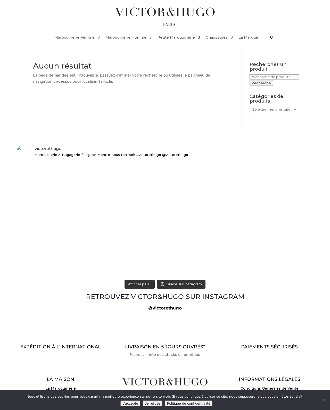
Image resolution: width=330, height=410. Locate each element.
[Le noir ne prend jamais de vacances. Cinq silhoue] (265, 191)
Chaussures (217, 37)
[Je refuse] (323, 400)
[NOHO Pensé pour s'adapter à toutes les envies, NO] (164, 248)
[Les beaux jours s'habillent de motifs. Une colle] (164, 191)
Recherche (261, 83)
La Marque (248, 37)
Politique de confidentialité (188, 403)
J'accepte (130, 403)
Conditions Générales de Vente (270, 388)
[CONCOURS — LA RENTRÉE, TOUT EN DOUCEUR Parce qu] (65, 191)
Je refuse (152, 403)
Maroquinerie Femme (74, 37)
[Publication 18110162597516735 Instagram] (65, 248)
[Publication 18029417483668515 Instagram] (265, 248)
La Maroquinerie (60, 388)
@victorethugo (165, 308)
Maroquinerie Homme (125, 37)
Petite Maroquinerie (176, 37)
